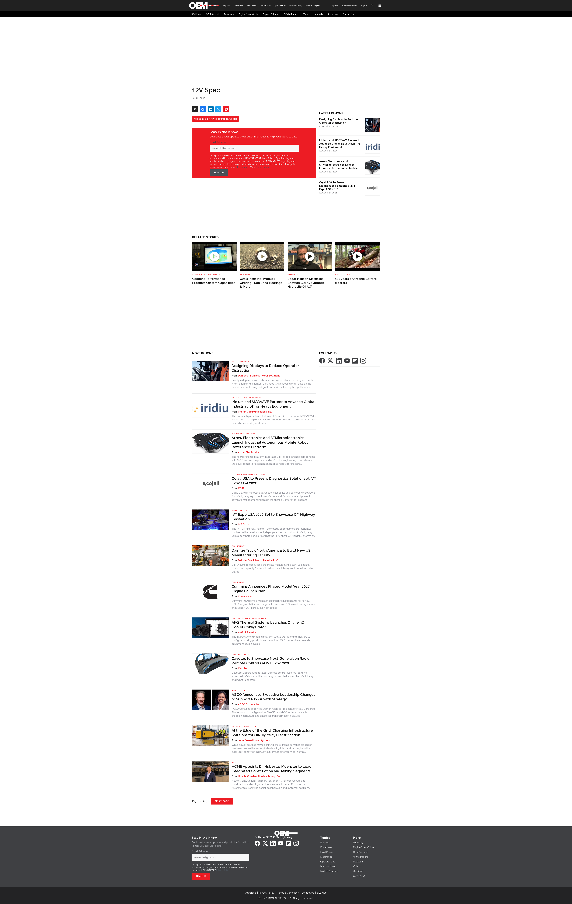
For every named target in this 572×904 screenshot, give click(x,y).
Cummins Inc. (246, 596)
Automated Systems (243, 433)
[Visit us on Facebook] (322, 360)
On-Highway (238, 546)
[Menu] (380, 6)
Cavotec (243, 668)
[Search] (372, 6)
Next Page (222, 801)
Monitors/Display (242, 361)
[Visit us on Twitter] (330, 360)
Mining (235, 762)
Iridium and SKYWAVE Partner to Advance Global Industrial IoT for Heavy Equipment (340, 144)
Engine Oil (293, 274)
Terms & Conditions (288, 892)
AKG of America (247, 632)
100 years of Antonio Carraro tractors (356, 281)
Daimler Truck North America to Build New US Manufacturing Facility (271, 552)
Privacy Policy (262, 167)
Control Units (240, 654)
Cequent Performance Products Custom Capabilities (213, 281)
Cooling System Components (249, 618)
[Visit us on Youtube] (347, 360)
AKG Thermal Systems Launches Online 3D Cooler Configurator (268, 624)
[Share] (203, 109)
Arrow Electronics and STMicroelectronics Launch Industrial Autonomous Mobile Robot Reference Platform (338, 165)
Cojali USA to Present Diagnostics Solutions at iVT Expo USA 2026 (337, 186)
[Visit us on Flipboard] (355, 360)
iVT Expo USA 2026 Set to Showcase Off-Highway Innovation (273, 516)
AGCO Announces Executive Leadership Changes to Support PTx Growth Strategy (273, 696)
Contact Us (308, 892)
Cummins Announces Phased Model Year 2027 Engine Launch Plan (271, 588)
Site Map (322, 892)
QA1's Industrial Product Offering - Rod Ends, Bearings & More (261, 282)
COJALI (242, 488)
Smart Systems (240, 510)
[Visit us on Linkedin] (339, 360)
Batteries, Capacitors (244, 726)
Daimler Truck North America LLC (258, 560)
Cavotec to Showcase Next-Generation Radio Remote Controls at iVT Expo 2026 (271, 660)
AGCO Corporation (249, 704)
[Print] (195, 109)
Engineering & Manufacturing (249, 474)
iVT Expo (243, 524)
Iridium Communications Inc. (255, 411)
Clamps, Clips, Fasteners (206, 274)
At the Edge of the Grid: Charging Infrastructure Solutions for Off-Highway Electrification (272, 732)
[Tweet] (218, 109)
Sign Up (219, 172)
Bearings (245, 274)
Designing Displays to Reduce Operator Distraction (338, 121)
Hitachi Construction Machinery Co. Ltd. (262, 776)
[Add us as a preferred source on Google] (226, 109)
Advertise (250, 892)
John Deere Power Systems (254, 740)
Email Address (218, 142)
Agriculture (342, 274)
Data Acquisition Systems (247, 397)
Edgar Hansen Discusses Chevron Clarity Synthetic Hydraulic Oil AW (306, 282)
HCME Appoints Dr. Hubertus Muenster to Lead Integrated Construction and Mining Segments (271, 768)
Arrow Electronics (248, 452)
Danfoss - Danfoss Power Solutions (259, 375)
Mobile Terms (242, 167)
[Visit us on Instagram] (363, 360)
